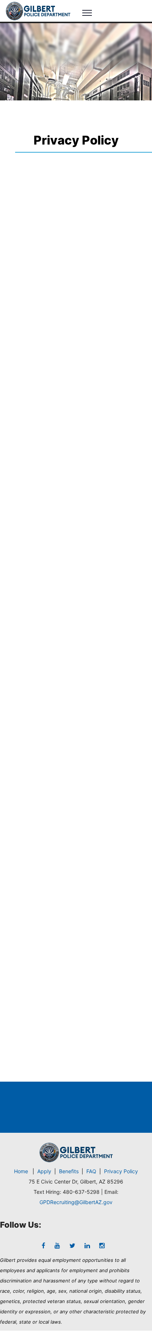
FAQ (91, 1171)
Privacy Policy (121, 1171)
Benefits (69, 1171)
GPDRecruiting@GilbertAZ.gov (76, 1202)
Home (21, 1171)
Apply (44, 1171)
